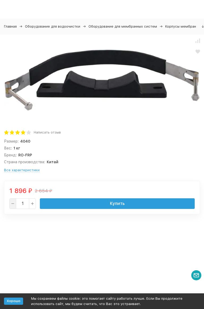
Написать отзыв (47, 132)
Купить (117, 203)
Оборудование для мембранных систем (122, 26)
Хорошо (13, 301)
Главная (10, 26)
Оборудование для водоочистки (52, 26)
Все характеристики (22, 170)
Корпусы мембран (180, 26)
